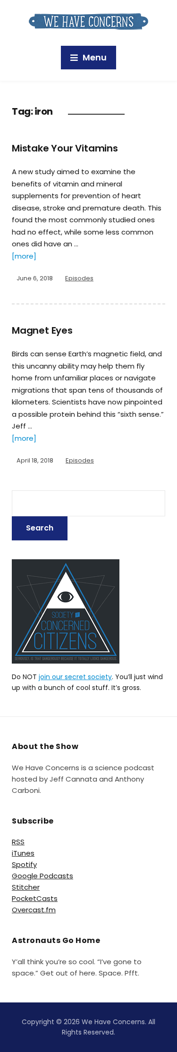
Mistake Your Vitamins (65, 148)
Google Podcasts (42, 876)
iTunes (23, 853)
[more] (24, 256)
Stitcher (26, 887)
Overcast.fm (34, 910)
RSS (18, 842)
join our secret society (75, 677)
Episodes (79, 278)
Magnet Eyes (42, 330)
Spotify (24, 864)
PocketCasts (35, 898)
